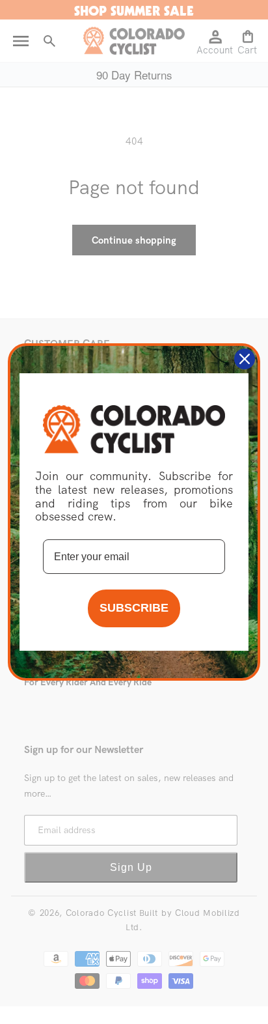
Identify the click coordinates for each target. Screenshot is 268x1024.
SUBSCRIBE (134, 607)
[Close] (244, 359)
